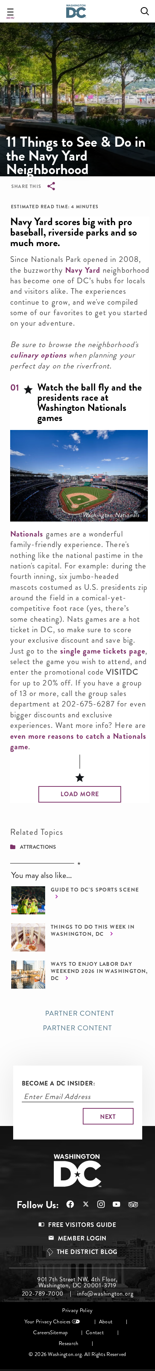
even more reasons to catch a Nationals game (78, 741)
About (105, 1321)
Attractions (38, 847)
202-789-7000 (43, 1294)
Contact (95, 1332)
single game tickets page (102, 651)
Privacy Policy (77, 1310)
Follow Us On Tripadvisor (129, 1204)
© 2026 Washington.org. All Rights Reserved (77, 1354)
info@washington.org (105, 1294)
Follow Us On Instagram (97, 1204)
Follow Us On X (82, 1205)
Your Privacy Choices (47, 1321)
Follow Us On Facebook (66, 1204)
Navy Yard (82, 270)
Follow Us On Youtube (112, 1204)
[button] (79, 794)
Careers (41, 1332)
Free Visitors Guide (82, 1225)
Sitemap (59, 1332)
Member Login (82, 1238)
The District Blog (87, 1252)
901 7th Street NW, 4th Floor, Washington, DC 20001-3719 (77, 1282)
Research (68, 1343)
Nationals (26, 534)
